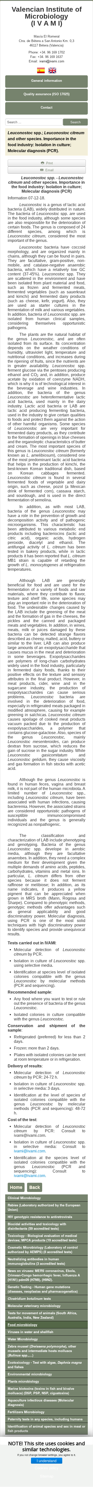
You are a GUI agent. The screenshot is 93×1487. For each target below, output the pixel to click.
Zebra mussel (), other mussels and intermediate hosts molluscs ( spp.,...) (42, 1350)
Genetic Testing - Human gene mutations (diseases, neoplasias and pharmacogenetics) (43, 1289)
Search (75, 122)
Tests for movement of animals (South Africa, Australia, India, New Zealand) (42, 1315)
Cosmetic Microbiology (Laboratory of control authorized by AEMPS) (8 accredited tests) (43, 1249)
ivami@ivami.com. (30, 1151)
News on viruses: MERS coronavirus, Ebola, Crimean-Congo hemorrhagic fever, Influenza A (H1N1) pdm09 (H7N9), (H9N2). (44, 1275)
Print (49, 163)
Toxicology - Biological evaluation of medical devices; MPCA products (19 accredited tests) (42, 1237)
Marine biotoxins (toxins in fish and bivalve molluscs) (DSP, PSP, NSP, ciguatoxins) (41, 1390)
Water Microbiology (23, 1339)
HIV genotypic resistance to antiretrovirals (40, 1216)
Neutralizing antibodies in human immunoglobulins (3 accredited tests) (36, 1261)
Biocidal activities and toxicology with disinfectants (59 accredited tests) (37, 1226)
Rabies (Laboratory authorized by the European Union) (44, 1207)
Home (16, 1187)
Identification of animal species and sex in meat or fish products (46, 1428)
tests (29, 1298)
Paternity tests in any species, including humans (45, 1419)
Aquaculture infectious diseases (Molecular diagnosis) (41, 1402)
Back (34, 1187)
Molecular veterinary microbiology (34, 1305)
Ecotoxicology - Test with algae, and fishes (45, 1364)
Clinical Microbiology (24, 1197)
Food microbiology (22, 1324)
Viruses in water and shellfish (30, 1331)
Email (48, 170)
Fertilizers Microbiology (26, 1411)
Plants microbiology (23, 1381)
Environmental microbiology (30, 1374)
